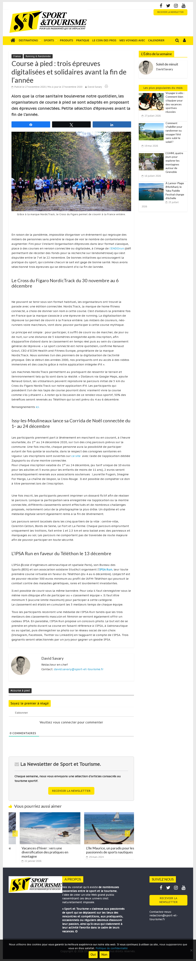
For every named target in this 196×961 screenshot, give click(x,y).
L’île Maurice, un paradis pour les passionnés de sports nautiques (99, 850)
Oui (93, 954)
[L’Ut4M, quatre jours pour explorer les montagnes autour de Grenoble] (152, 153)
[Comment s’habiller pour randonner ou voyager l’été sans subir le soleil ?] (152, 123)
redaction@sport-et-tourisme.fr (163, 917)
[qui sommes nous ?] (76, 931)
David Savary (95, 86)
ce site (76, 456)
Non (104, 954)
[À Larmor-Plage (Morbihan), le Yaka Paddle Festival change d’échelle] (152, 183)
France (17, 56)
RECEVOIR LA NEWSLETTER (170, 12)
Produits (66, 40)
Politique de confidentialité (112, 948)
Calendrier (156, 40)
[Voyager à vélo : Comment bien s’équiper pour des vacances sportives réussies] (152, 93)
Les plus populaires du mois (163, 88)
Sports (49, 40)
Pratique (82, 40)
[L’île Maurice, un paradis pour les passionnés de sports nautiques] (103, 814)
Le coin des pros (104, 40)
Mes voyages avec (132, 40)
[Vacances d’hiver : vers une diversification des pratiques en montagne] (39, 814)
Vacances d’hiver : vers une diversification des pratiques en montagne (34, 852)
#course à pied (20, 690)
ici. (37, 407)
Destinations (28, 40)
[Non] (191, 950)
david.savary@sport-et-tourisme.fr (78, 669)
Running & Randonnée (38, 56)
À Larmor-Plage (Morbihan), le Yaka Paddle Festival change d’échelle (175, 190)
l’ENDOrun (117, 248)
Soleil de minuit (167, 64)
